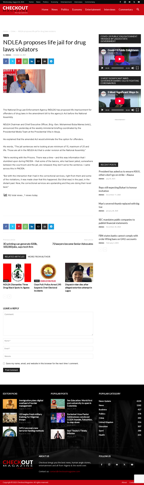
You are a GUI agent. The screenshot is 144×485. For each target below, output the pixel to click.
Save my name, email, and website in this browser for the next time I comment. (42, 363)
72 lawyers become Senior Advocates (72, 243)
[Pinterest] (19, 61)
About (124, 482)
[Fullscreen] (137, 68)
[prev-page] (5, 296)
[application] (120, 59)
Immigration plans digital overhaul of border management (31, 403)
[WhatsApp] (25, 61)
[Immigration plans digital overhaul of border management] (10, 404)
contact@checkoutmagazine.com (65, 471)
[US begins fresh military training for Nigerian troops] (10, 418)
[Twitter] (134, 2)
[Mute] (132, 68)
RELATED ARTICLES (14, 256)
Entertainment (66, 2)
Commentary (90, 2)
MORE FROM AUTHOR (39, 256)
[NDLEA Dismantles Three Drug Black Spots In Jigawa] (17, 272)
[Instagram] (125, 2)
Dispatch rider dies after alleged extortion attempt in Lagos (78, 287)
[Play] (102, 68)
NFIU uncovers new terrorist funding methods (31, 429)
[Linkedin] (32, 61)
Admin (8, 55)
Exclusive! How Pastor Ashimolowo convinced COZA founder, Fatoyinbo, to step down (79, 418)
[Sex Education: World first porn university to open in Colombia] (58, 404)
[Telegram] (51, 61)
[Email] (38, 61)
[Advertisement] (72, 23)
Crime (13, 31)
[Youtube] (139, 2)
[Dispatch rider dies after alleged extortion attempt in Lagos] (79, 272)
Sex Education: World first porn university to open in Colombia (79, 403)
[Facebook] (120, 2)
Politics (45, 2)
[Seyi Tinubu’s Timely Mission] (58, 434)
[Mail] (129, 2)
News (38, 2)
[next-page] (9, 296)
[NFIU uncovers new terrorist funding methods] (10, 431)
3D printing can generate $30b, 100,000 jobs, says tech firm (20, 245)
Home (31, 2)
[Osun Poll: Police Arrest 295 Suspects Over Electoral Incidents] (48, 272)
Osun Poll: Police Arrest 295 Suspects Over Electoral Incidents (47, 287)
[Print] (45, 61)
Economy (54, 2)
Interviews (78, 2)
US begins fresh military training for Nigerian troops (30, 417)
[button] (137, 9)
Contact (132, 482)
